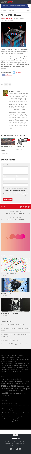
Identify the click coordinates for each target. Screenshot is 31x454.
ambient (3, 379)
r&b (20, 390)
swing (6, 395)
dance (13, 381)
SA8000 (9, 357)
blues (9, 379)
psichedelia (12, 391)
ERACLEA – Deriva (6, 293)
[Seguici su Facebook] (21, 207)
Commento (6, 165)
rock (10, 84)
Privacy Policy (8, 195)
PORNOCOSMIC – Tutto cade (9, 313)
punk (17, 391)
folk (28, 381)
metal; (3, 388)
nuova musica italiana (19, 388)
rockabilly (11, 393)
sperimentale (22, 393)
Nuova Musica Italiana (7, 10)
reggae (3, 393)
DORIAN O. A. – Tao (14, 340)
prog (7, 391)
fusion (5, 383)
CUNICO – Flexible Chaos (8, 273)
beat (6, 379)
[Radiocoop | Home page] (9, 2)
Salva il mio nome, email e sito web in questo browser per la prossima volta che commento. (15, 189)
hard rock (18, 383)
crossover (8, 381)
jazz (18, 386)
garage (9, 383)
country (3, 381)
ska (14, 393)
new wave (9, 388)
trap (9, 395)
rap (22, 391)
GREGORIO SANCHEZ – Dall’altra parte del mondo (7, 148)
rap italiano (26, 390)
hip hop (24, 383)
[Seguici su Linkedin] (23, 207)
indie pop (8, 386)
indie (3, 385)
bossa (12, 379)
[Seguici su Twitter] (26, 207)
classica (26, 379)
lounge (28, 386)
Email (18, 176)
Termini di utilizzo (18, 195)
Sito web (5, 182)
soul (16, 393)
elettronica (22, 381)
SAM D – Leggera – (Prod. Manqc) (18, 344)
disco (17, 381)
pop (28, 388)
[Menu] (29, 2)
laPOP (24, 386)
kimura (21, 386)
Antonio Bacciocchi (7, 18)
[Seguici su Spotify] (29, 207)
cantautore (19, 379)
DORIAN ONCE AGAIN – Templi (16, 325)
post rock (3, 390)
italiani (6, 84)
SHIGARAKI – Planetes (21, 147)
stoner (3, 395)
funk (2, 384)
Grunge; (13, 383)
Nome (5, 176)
